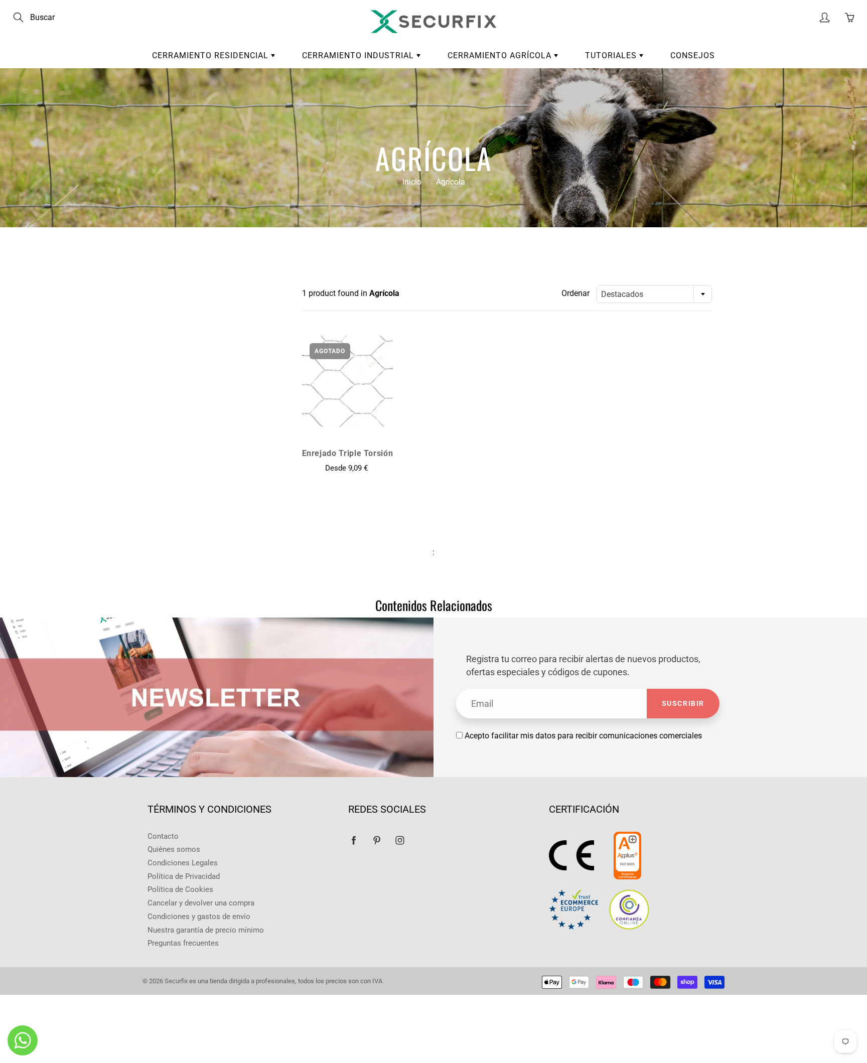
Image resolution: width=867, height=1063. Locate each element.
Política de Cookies (180, 889)
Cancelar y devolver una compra (201, 903)
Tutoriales (612, 55)
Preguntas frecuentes (183, 943)
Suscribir (683, 703)
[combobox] (654, 294)
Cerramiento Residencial (211, 55)
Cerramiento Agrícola (501, 55)
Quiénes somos (174, 849)
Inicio (411, 182)
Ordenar (575, 293)
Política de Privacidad (184, 876)
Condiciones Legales (183, 863)
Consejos (692, 55)
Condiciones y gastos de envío (199, 917)
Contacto (163, 836)
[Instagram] (399, 840)
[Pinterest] (376, 840)
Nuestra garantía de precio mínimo (206, 930)
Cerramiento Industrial (359, 55)
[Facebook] (353, 840)
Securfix (176, 981)
